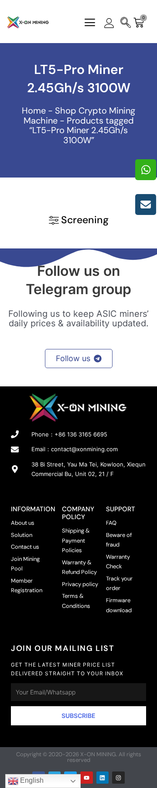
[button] (90, 23)
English (31, 780)
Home (34, 110)
